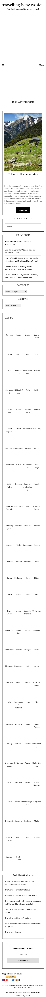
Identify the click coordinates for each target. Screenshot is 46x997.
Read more (23, 210)
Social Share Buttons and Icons (18, 992)
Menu (41, 65)
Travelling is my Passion (23, 5)
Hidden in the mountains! (23, 174)
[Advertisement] (23, 37)
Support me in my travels (12, 974)
